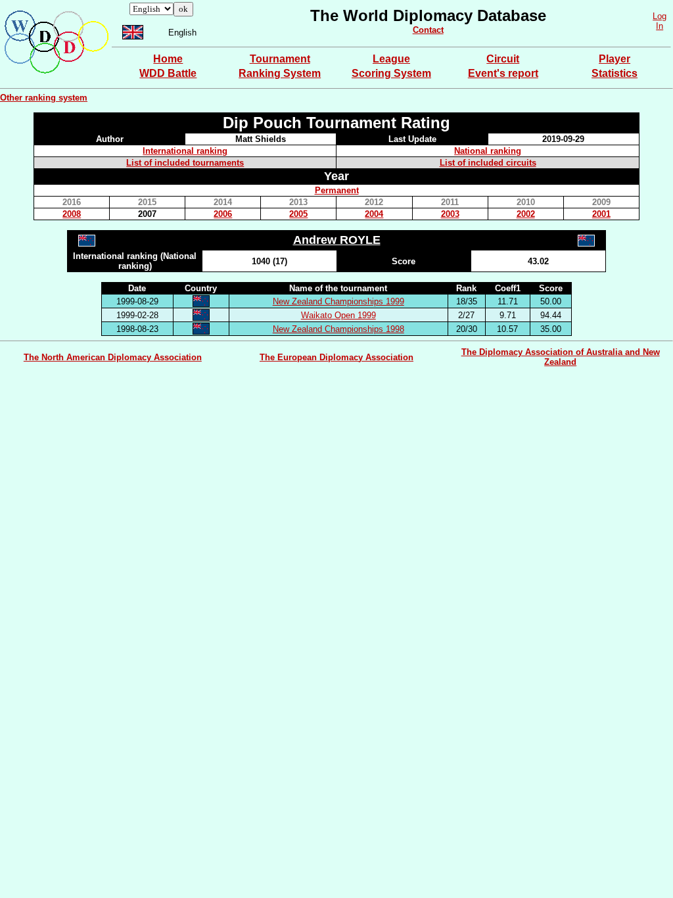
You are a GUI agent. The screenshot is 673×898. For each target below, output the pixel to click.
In (659, 26)
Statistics (615, 73)
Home (168, 58)
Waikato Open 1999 (338, 315)
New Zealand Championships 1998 (338, 329)
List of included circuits (488, 163)
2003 (450, 214)
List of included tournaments (185, 163)
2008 (71, 214)
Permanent (337, 190)
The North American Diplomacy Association (113, 357)
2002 (526, 214)
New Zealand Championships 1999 (338, 301)
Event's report (503, 73)
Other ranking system (43, 98)
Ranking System (280, 73)
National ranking (487, 151)
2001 (601, 214)
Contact (428, 30)
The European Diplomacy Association (336, 357)
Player (614, 58)
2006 (223, 214)
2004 (374, 214)
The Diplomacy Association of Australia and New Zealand (560, 357)
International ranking (185, 151)
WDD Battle (168, 73)
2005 (298, 214)
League (391, 58)
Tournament (280, 58)
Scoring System (391, 73)
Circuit (502, 58)
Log (659, 16)
